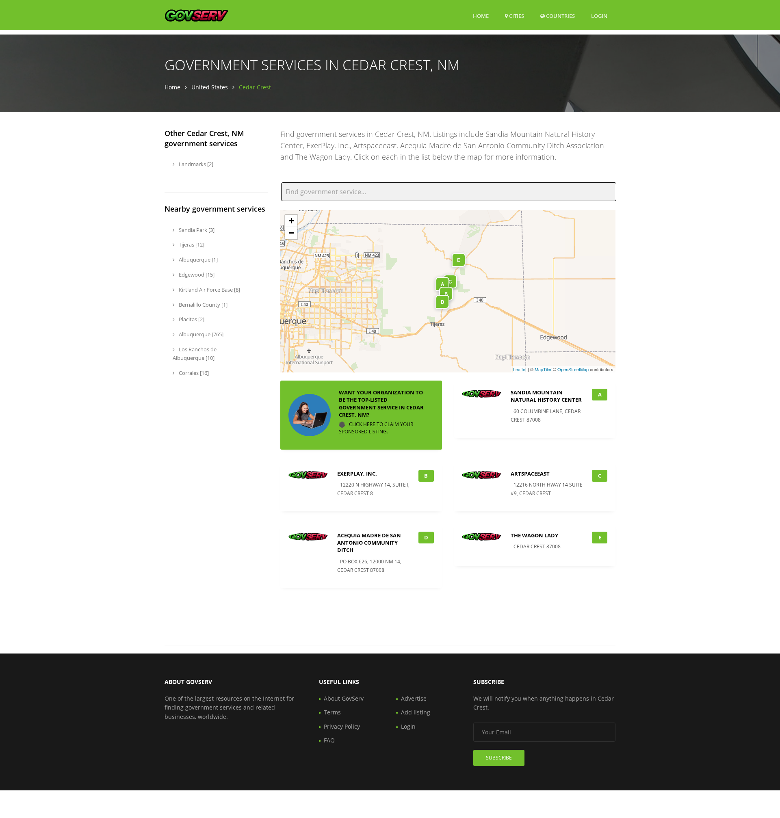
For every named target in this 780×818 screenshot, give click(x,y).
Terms (332, 712)
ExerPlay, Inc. (357, 473)
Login (599, 15)
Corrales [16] (193, 373)
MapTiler (543, 369)
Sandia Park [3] (196, 230)
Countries (560, 15)
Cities (516, 15)
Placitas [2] (191, 319)
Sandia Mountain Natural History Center (546, 396)
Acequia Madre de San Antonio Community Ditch (369, 543)
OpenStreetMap (573, 369)
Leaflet (519, 369)
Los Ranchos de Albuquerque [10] (195, 353)
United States (209, 87)
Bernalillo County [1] (203, 304)
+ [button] (291, 221)
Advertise (414, 698)
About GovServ (344, 698)
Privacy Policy (342, 726)
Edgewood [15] (196, 274)
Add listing (415, 712)
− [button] (291, 233)
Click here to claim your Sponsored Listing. (376, 428)
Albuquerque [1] (198, 259)
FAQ (329, 740)
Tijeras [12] (191, 244)
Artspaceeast (530, 473)
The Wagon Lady (534, 535)
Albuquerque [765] (200, 334)
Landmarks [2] (195, 164)
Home (481, 15)
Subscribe (499, 757)
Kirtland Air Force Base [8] (209, 289)
